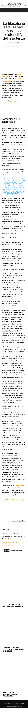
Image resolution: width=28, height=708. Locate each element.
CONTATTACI (19, 702)
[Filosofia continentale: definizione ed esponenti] (14, 583)
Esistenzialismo (16, 551)
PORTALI (22, 703)
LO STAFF (7, 702)
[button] (26, 10)
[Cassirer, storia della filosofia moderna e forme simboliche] (14, 627)
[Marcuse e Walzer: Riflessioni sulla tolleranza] (14, 671)
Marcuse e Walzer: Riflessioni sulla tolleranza (10, 694)
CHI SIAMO (12, 702)
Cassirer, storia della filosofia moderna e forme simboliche (13, 649)
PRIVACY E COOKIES (8, 703)
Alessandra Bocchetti (13, 42)
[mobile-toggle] (2, 10)
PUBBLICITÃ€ (16, 703)
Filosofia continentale (13, 46)
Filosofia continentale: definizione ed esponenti (13, 605)
